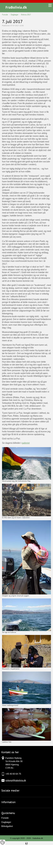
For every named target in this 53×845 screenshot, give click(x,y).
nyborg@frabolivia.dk (15, 780)
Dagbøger (6, 822)
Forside (5, 818)
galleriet (26, 443)
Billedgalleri (7, 826)
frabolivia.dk (38, 838)
